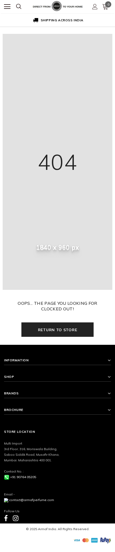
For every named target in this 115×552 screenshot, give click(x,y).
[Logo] (58, 5)
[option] (57, 20)
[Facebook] (6, 518)
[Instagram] (15, 518)
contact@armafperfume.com (31, 500)
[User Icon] (95, 6)
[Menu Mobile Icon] (7, 6)
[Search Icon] (18, 6)
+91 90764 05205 (23, 477)
